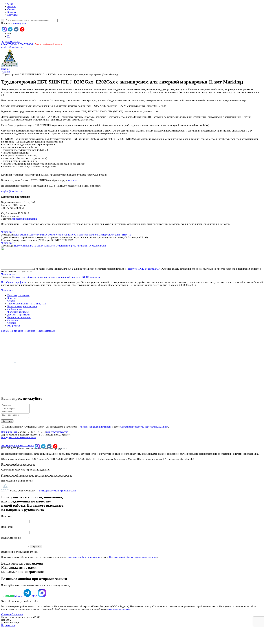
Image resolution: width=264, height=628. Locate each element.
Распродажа (13, 325)
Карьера (11, 12)
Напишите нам (9, 432)
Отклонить (17, 614)
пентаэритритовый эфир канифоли (57, 490)
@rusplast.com (16, 191)
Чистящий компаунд (18, 312)
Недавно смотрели (45, 331)
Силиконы (12, 320)
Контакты (12, 14)
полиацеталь (19, 23)
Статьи (11, 9)
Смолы (11, 301)
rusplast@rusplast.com (12, 47)
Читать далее (8, 232)
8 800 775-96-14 (26, 44)
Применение (16, 331)
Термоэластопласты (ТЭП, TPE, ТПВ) (27, 303)
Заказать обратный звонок (48, 44)
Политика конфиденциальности (18, 464)
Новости (11, 6)
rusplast (5, 191)
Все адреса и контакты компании (18, 437)
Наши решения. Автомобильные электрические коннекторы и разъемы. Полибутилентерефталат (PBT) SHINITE (72, 234)
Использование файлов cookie (17, 480)
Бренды (5, 331)
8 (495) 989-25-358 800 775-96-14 (10, 43)
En (8, 36)
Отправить (7, 421)
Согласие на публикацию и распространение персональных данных (36, 475)
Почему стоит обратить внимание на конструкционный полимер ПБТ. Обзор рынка (56, 277)
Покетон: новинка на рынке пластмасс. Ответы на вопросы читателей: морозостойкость (60, 245)
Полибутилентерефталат (14, 282)
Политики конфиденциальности (94, 426)
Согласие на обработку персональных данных (144, 426)
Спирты (11, 323)
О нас (10, 3)
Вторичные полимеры (19, 317)
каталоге (72, 180)
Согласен (6, 614)
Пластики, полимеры (18, 295)
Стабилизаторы (15, 309)
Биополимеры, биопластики (22, 306)
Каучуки (11, 298)
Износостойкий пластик (24, 218)
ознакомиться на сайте (120, 609)
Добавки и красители (18, 314)
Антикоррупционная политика (17, 445)
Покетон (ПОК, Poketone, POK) (144, 268)
